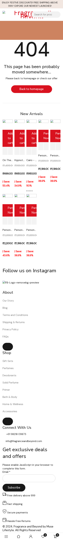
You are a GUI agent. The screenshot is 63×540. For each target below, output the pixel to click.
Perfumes (8, 368)
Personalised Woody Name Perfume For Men (55, 155)
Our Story (8, 300)
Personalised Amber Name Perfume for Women (31, 230)
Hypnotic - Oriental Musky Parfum (19, 160)
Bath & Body (10, 397)
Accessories (10, 411)
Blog (5, 308)
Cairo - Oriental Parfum (31, 160)
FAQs (6, 336)
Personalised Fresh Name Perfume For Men (19, 230)
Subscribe (14, 487)
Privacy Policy (10, 329)
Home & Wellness (13, 404)
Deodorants (9, 375)
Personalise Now (46, 136)
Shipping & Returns (14, 322)
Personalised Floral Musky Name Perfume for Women (43, 155)
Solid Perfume (10, 382)
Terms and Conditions (15, 315)
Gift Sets (8, 361)
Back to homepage (31, 89)
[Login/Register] (30, 536)
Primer (6, 389)
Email (6, 472)
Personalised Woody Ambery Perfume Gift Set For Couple (8, 230)
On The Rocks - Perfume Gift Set (8, 160)
